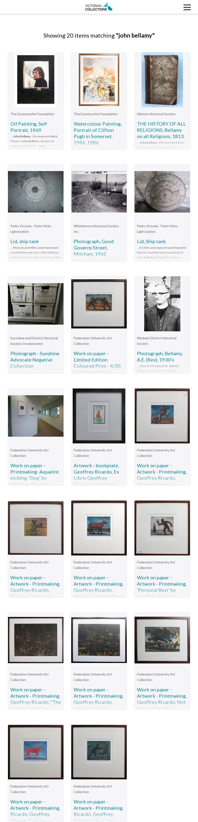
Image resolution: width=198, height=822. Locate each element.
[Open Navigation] (173, 7)
